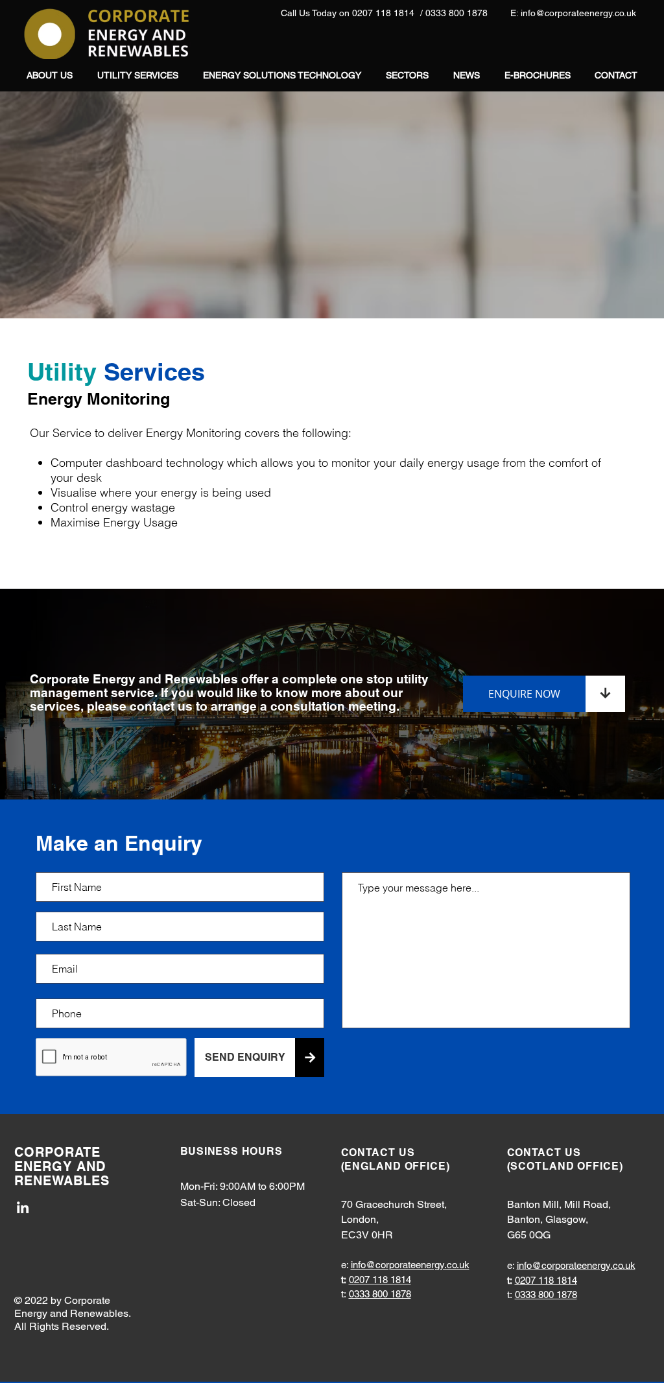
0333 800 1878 (380, 1293)
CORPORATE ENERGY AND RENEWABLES (62, 1166)
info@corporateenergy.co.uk (410, 1264)
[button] (138, 75)
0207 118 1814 (380, 1279)
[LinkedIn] (22, 1207)
